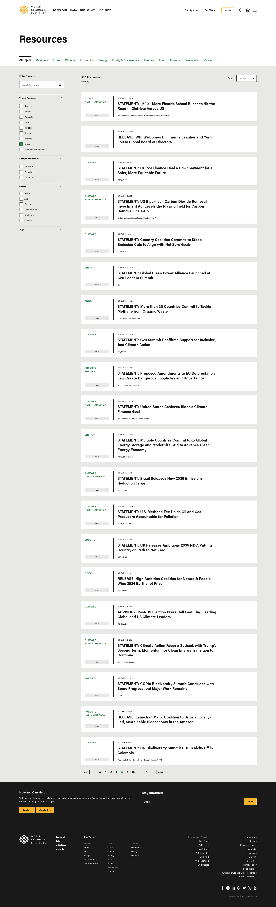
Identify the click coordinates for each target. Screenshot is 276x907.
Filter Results (27, 76)
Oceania (28, 220)
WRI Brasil (204, 844)
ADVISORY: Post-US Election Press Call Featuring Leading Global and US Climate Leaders (167, 614)
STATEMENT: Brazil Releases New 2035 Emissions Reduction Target (160, 480)
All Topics (25, 60)
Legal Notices (250, 868)
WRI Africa (204, 840)
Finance (149, 60)
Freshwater (192, 60)
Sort (230, 78)
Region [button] (22, 186)
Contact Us (251, 836)
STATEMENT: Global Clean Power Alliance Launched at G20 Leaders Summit (164, 275)
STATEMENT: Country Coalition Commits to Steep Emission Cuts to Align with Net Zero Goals (160, 242)
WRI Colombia (202, 852)
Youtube (255, 888)
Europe (27, 204)
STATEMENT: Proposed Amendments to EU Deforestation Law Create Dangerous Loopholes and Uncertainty (166, 375)
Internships (251, 860)
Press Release (30, 172)
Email (146, 801)
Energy (103, 60)
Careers (253, 856)
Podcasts (28, 116)
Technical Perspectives (35, 149)
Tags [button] (21, 229)
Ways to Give (45, 809)
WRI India (204, 856)
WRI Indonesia (202, 860)
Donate (227, 10)
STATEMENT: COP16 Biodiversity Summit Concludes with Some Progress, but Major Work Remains (166, 686)
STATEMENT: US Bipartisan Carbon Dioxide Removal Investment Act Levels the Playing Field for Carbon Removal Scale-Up (162, 205)
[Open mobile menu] (254, 10)
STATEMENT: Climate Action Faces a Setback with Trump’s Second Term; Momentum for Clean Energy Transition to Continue (167, 650)
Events (253, 840)
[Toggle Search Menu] (240, 10)
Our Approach (192, 10)
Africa (27, 193)
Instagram (228, 888)
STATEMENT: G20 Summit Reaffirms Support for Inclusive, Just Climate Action (167, 342)
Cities (56, 60)
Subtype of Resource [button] (29, 158)
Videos (27, 111)
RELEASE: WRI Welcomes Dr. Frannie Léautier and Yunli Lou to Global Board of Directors (165, 139)
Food (162, 60)
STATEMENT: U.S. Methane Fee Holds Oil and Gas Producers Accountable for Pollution (159, 514)
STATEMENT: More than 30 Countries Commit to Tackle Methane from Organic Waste (164, 309)
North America (31, 215)
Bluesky (244, 888)
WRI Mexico (203, 864)
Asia (26, 198)
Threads (238, 888)
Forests (175, 60)
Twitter (249, 888)
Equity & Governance (125, 60)
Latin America (30, 209)
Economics (87, 60)
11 (140, 772)
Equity (134, 851)
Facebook (222, 888)
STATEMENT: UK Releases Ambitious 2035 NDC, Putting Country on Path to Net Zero (165, 547)
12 (146, 772)
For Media (252, 848)
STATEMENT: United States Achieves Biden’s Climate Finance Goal (162, 409)
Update (27, 133)
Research (60, 10)
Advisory (28, 166)
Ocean (208, 60)
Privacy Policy (250, 864)
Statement (29, 177)
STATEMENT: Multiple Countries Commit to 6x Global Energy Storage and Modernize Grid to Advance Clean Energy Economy (164, 444)
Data (73, 10)
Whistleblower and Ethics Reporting (239, 872)
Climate (70, 60)
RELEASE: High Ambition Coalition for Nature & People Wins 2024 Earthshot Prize (164, 581)
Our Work (209, 10)
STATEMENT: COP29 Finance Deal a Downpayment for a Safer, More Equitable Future (165, 170)
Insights (105, 10)
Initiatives (88, 10)
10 (133, 772)
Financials (252, 852)
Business (42, 60)
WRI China (204, 848)
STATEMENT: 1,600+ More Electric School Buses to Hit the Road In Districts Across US (166, 106)
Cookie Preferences (247, 876)
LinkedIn (233, 888)
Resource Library (248, 844)
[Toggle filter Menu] (248, 10)
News (27, 144)
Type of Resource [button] (27, 97)
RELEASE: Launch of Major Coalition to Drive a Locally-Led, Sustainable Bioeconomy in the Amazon (164, 719)
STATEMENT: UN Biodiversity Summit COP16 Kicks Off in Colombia (165, 750)
